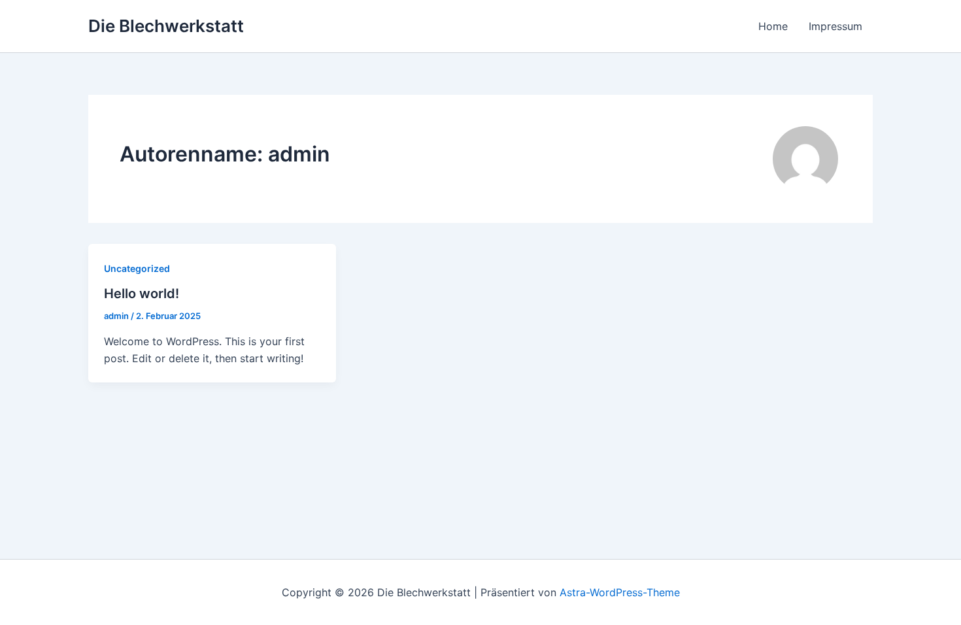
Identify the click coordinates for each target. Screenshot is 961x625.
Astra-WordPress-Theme (620, 592)
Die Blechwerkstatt (166, 26)
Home (773, 26)
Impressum (835, 26)
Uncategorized (137, 268)
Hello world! (141, 293)
